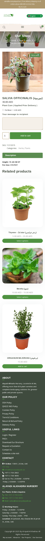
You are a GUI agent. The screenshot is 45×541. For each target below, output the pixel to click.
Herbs (28, 40)
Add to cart (25, 136)
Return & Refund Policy (12, 421)
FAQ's (4, 438)
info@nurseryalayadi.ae (15, 469)
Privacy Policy (8, 413)
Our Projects (26, 537)
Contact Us (7, 449)
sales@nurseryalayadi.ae (20, 501)
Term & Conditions (10, 417)
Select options (22, 241)
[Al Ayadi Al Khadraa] (8, 15)
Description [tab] (10, 155)
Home (13, 40)
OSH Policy (7, 402)
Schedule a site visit (10, 453)
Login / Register (9, 435)
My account (7, 537)
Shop (21, 40)
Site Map (5, 467)
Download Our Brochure (13, 442)
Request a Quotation (11, 446)
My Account (22, 7)
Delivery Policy (8, 425)
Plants (27, 148)
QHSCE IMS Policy (10, 406)
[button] (38, 55)
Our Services (37, 537)
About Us (16, 537)
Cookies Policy (8, 410)
